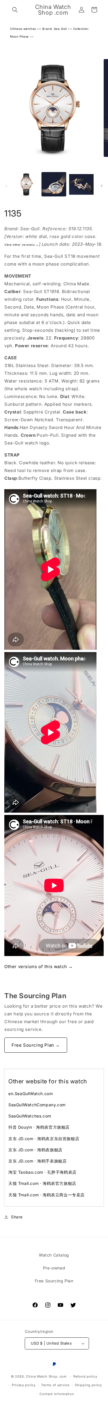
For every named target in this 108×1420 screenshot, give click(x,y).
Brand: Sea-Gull (54, 28)
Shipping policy (88, 1385)
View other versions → (21, 244)
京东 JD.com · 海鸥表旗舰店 (35, 1149)
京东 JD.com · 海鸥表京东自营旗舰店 (43, 1138)
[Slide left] (6, 186)
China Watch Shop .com (46, 1376)
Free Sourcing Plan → (36, 1045)
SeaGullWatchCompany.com (37, 1104)
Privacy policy (24, 1385)
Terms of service (55, 1385)
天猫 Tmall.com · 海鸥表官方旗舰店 (42, 1183)
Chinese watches (23, 28)
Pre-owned (54, 1267)
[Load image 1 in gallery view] (26, 184)
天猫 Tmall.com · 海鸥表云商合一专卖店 (46, 1194)
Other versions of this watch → (38, 966)
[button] (15, 9)
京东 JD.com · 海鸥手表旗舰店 (37, 1160)
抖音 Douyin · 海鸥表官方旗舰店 (39, 1127)
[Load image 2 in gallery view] (53, 184)
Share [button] (17, 1216)
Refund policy (85, 1376)
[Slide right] (101, 186)
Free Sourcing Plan (54, 1280)
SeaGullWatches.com (29, 1115)
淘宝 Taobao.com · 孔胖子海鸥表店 (42, 1172)
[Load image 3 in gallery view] (81, 184)
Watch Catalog (54, 1255)
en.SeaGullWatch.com (30, 1093)
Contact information (56, 1394)
